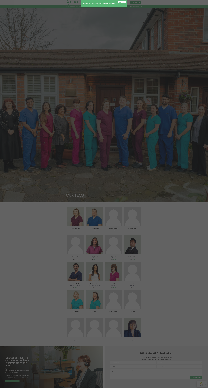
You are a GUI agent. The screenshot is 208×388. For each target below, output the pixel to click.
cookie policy (97, 4)
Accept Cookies (121, 2)
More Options (121, 4)
